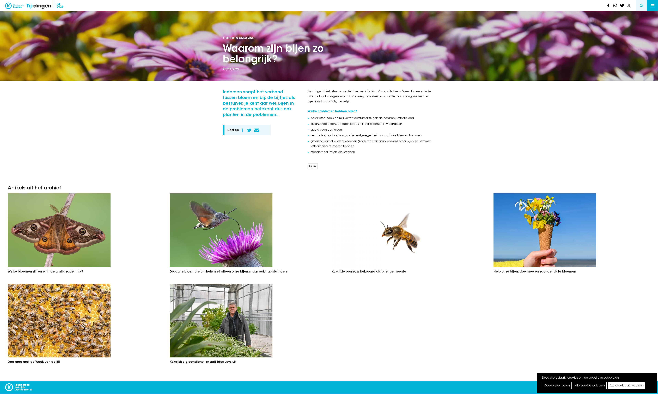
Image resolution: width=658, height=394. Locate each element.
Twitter (249, 130)
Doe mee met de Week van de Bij (34, 362)
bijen (312, 166)
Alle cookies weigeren (590, 385)
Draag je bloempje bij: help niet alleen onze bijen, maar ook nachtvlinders (228, 271)
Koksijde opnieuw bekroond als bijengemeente (369, 271)
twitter (622, 5)
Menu (652, 5)
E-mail (257, 130)
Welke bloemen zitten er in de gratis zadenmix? (45, 271)
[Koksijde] (14, 7)
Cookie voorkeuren (557, 385)
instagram (615, 5)
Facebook (242, 130)
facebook (608, 5)
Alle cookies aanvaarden (627, 385)
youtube (628, 5)
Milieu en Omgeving (240, 38)
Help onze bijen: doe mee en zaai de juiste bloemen (535, 271)
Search (641, 5)
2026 (60, 5)
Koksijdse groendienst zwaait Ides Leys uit (203, 362)
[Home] (38, 6)
